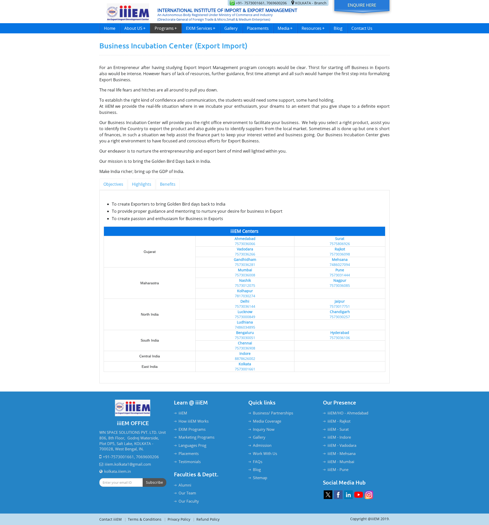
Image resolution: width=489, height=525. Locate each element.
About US (135, 28)
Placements (258, 28)
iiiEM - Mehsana (342, 453)
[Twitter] (328, 494)
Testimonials (190, 461)
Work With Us (265, 453)
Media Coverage (267, 421)
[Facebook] (338, 494)
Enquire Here (362, 5)
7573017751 (340, 306)
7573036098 (340, 254)
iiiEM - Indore (339, 437)
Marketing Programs (196, 437)
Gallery (231, 28)
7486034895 (245, 327)
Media (285, 28)
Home (109, 28)
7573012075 (245, 285)
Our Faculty (189, 501)
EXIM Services (200, 28)
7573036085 (340, 285)
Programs (166, 28)
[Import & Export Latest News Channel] (358, 494)
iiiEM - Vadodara (342, 445)
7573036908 (245, 348)
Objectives (113, 184)
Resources (313, 28)
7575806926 (340, 243)
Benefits (167, 184)
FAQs (257, 461)
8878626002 (245, 358)
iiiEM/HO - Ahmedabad (348, 412)
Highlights (141, 184)
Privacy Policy (177, 519)
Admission (262, 445)
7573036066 (245, 243)
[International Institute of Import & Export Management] (128, 11)
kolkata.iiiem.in (117, 471)
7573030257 (340, 316)
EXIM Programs (192, 429)
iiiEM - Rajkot (339, 421)
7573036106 (340, 337)
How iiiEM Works (194, 421)
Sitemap (260, 477)
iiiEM (183, 412)
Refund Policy (206, 519)
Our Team (187, 492)
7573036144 (245, 306)
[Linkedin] (348, 494)
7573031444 (340, 275)
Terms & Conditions (142, 519)
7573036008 (245, 275)
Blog (338, 28)
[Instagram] (368, 494)
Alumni (185, 485)
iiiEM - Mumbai (341, 461)
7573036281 (245, 264)
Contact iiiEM (110, 519)
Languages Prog (192, 445)
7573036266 (245, 254)
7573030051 (245, 337)
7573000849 (245, 316)
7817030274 (245, 295)
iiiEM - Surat (338, 429)
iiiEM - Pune (338, 469)
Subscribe (154, 482)
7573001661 (245, 369)
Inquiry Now (264, 429)
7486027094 (340, 264)
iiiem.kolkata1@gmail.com (128, 464)
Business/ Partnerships (273, 412)
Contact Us (361, 28)
